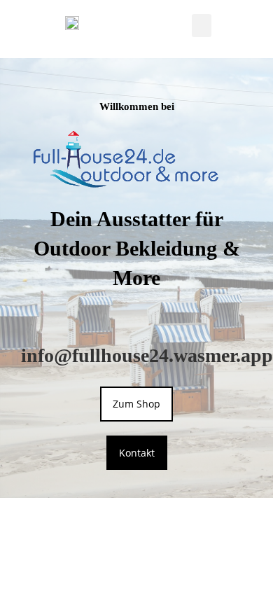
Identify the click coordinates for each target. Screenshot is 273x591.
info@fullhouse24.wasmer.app (147, 355)
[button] (201, 25)
